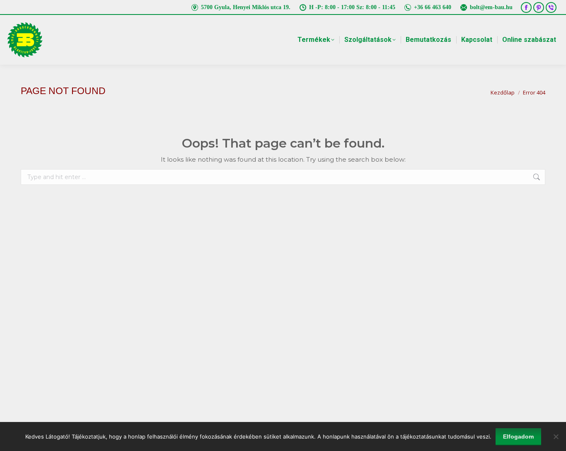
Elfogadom (518, 436)
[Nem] (555, 436)
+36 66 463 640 (432, 7)
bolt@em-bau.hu (491, 7)
